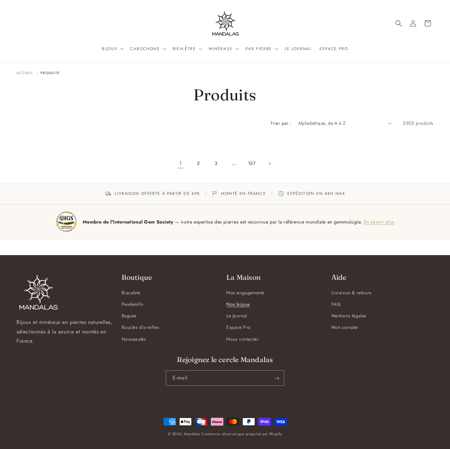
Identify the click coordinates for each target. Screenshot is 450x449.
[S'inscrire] (276, 378)
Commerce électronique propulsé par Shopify (241, 433)
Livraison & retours (351, 292)
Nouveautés (134, 339)
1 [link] (180, 163)
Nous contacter (242, 339)
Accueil (24, 72)
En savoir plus (379, 221)
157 (252, 163)
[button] (112, 49)
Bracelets (131, 292)
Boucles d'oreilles (140, 327)
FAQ (336, 304)
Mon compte (344, 327)
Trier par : (280, 123)
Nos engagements (245, 292)
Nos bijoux (238, 304)
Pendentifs (133, 304)
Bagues (129, 316)
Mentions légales (349, 316)
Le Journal (236, 316)
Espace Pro (238, 327)
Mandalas (192, 433)
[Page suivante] (269, 163)
